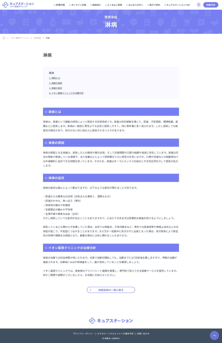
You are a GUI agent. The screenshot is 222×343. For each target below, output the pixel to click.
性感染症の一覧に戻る (111, 290)
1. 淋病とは (54, 77)
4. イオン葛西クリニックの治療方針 (66, 93)
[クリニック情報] (198, 5)
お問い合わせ (143, 333)
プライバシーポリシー (84, 333)
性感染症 (37, 38)
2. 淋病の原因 (55, 83)
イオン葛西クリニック (19, 38)
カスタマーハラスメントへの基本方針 (115, 333)
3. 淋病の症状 (55, 88)
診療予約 (210, 4)
